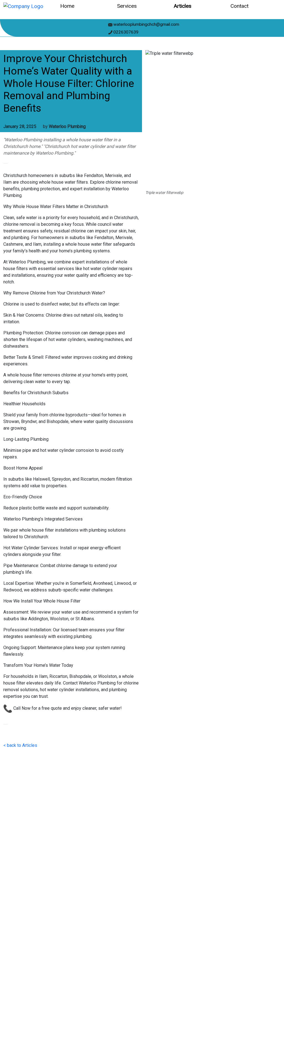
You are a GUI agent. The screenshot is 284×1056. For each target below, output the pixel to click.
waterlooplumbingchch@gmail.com (145, 24)
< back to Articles (20, 745)
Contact (239, 6)
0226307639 (125, 32)
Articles (182, 6)
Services (127, 6)
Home (67, 6)
